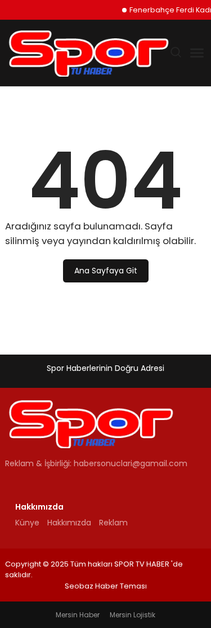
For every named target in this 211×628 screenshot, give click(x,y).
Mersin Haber (78, 615)
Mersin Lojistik (132, 615)
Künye (27, 522)
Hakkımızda (69, 522)
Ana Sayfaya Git (105, 270)
